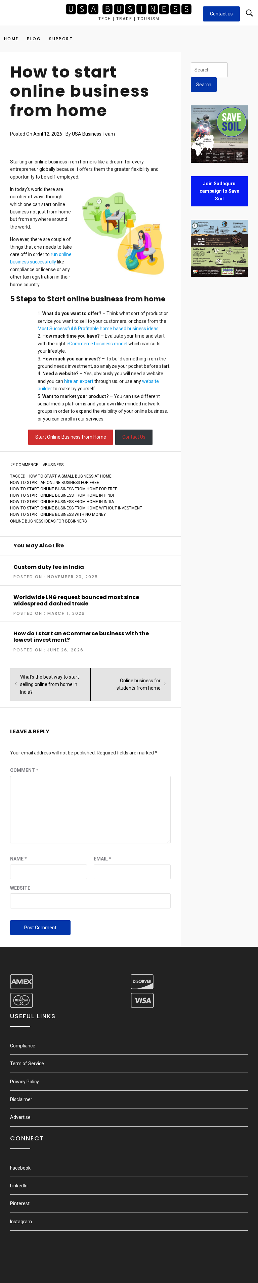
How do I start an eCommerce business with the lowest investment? (81, 637)
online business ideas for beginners (48, 521)
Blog (34, 39)
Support (61, 39)
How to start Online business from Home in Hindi (62, 495)
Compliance (22, 1045)
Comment (24, 770)
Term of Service (27, 1063)
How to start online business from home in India (62, 501)
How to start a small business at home (70, 476)
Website (20, 888)
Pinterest (20, 1203)
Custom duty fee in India (48, 567)
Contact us (221, 13)
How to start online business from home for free (63, 489)
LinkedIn (19, 1185)
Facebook (20, 1168)
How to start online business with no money (58, 514)
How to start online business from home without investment (76, 508)
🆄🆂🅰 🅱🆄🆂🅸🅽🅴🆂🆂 (129, 9)
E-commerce (25, 464)
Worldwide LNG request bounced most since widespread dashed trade (76, 600)
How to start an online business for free (54, 482)
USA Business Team (93, 134)
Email (102, 858)
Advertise (20, 1117)
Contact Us (133, 437)
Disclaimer (21, 1099)
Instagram (21, 1221)
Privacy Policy (24, 1081)
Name (18, 858)
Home (11, 39)
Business (54, 464)
